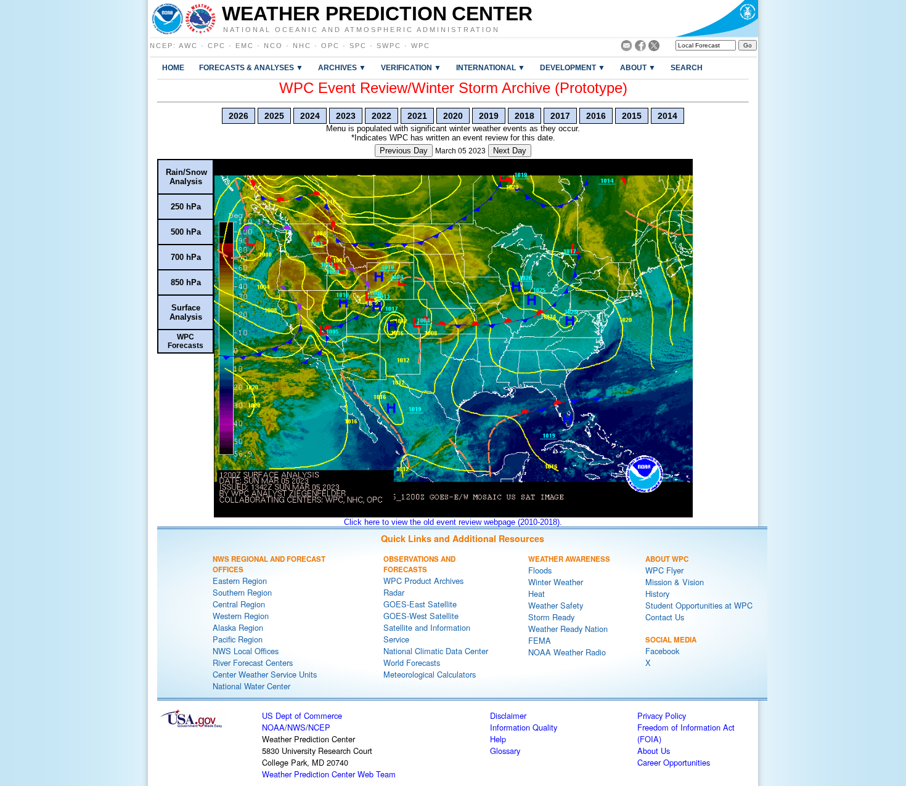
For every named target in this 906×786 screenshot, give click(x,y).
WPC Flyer (664, 570)
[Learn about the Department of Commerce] (716, 18)
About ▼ (638, 67)
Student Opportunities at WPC (699, 605)
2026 (238, 116)
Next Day (509, 150)
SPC (358, 45)
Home (173, 67)
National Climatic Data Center (435, 651)
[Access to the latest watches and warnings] (200, 18)
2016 (596, 116)
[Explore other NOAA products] (167, 18)
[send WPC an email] (626, 48)
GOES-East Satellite (420, 604)
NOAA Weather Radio (567, 652)
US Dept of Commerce (302, 715)
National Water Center (251, 686)
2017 (560, 116)
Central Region (239, 604)
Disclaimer (508, 715)
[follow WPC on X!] (653, 48)
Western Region (241, 616)
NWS (296, 727)
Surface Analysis (185, 312)
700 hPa (186, 257)
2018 (524, 116)
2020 (453, 116)
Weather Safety (555, 605)
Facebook (662, 651)
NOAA (273, 727)
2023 (346, 116)
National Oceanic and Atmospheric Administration (361, 29)
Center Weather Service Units (265, 674)
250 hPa (186, 206)
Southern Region (242, 592)
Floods (540, 570)
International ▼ (490, 67)
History (657, 593)
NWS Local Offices (246, 651)
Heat (536, 593)
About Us (653, 750)
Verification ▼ (411, 67)
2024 (310, 116)
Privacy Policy (661, 715)
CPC (217, 45)
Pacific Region (238, 639)
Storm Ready (551, 617)
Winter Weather (555, 582)
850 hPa (186, 282)
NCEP (161, 45)
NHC (302, 45)
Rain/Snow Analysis (186, 177)
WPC (420, 45)
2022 (381, 116)
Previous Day (404, 150)
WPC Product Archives (423, 580)
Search (687, 67)
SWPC (389, 45)
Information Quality (523, 727)
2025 (274, 116)
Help (498, 739)
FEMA (539, 640)
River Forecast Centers (253, 662)
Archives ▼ (342, 67)
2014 (667, 116)
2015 (632, 116)
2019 (489, 116)
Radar (393, 592)
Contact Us (664, 617)
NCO (273, 45)
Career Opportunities (673, 762)
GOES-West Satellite (421, 616)
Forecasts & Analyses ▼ (251, 67)
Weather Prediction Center (377, 13)
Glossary (505, 750)
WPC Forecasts (185, 341)
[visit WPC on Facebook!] (640, 48)
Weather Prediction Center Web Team (329, 774)
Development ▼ (572, 67)
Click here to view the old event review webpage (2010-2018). (453, 522)
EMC (244, 45)
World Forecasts (411, 662)
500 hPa (186, 232)
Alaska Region (238, 627)
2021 (417, 116)
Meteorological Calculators (429, 674)
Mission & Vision (674, 582)
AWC (188, 45)
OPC (330, 45)
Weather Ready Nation (568, 628)
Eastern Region (240, 580)
